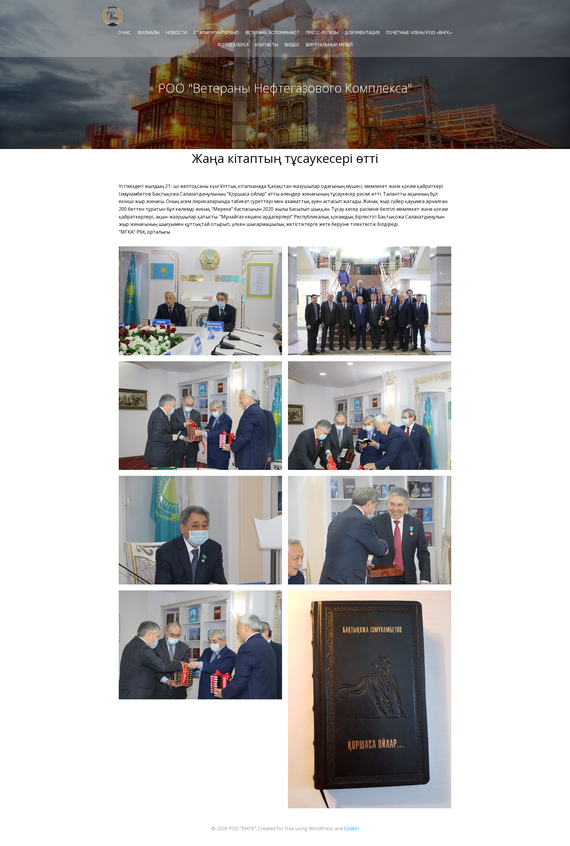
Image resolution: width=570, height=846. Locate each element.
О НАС (124, 32)
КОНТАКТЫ (266, 44)
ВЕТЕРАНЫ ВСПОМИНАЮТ (273, 32)
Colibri (351, 828)
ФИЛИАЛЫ (148, 32)
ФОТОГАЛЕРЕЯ (232, 44)
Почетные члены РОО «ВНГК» (419, 32)
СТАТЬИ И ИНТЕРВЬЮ (216, 32)
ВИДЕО (292, 44)
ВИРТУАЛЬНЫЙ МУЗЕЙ (329, 44)
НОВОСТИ (176, 32)
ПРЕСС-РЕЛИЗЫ (322, 32)
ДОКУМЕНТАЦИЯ (362, 32)
